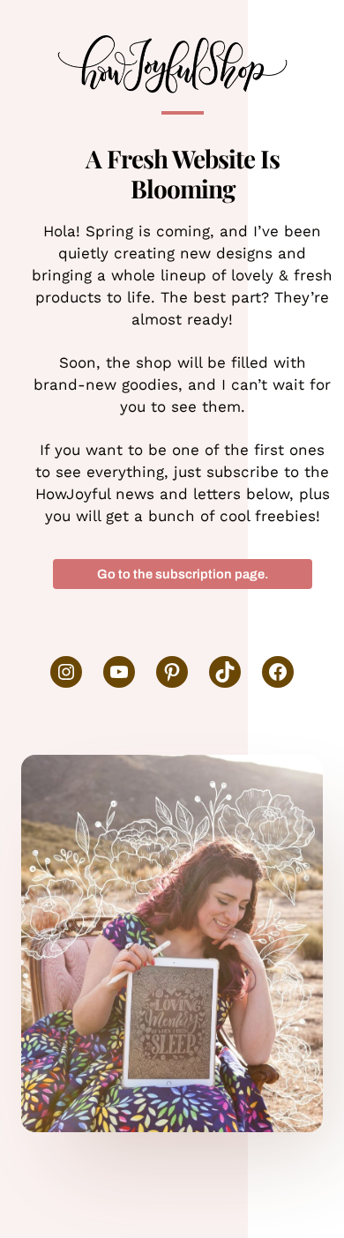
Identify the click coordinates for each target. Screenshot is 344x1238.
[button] (182, 574)
